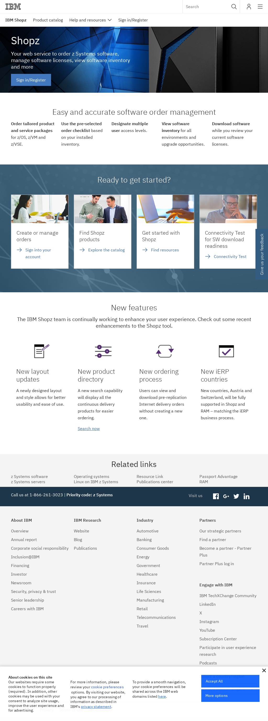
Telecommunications (156, 617)
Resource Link (150, 476)
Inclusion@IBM (25, 556)
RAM (203, 481)
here (162, 696)
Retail (142, 608)
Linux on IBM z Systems (96, 481)
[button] (234, 6)
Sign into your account (38, 253)
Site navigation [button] (260, 9)
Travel (142, 626)
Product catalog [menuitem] (48, 20)
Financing (20, 565)
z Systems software (29, 476)
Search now (89, 428)
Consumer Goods (153, 548)
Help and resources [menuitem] (87, 20)
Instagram (209, 621)
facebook (216, 496)
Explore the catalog (106, 249)
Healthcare (147, 574)
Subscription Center (218, 638)
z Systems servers (28, 481)
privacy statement (96, 706)
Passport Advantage (218, 476)
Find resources (165, 249)
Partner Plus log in (216, 563)
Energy (143, 556)
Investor (19, 574)
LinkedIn (207, 604)
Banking (144, 539)
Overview (20, 530)
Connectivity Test (230, 256)
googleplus (226, 496)
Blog (78, 539)
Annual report (24, 539)
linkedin (246, 496)
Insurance (146, 582)
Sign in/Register (31, 79)
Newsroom (21, 582)
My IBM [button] (249, 8)
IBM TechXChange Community (227, 595)
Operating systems (91, 476)
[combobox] (211, 6)
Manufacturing (150, 600)
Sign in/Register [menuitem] (133, 20)
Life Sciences (149, 591)
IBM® (13, 6)
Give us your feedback (261, 254)
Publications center (155, 481)
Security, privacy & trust (33, 591)
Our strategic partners (220, 530)
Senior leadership (27, 600)
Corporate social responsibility (40, 548)
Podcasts (208, 662)
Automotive (148, 530)
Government (148, 565)
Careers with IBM (27, 608)
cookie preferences (107, 687)
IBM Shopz (15, 20)
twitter (236, 496)
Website (81, 530)
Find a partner (212, 539)
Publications (85, 548)
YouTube (207, 630)
